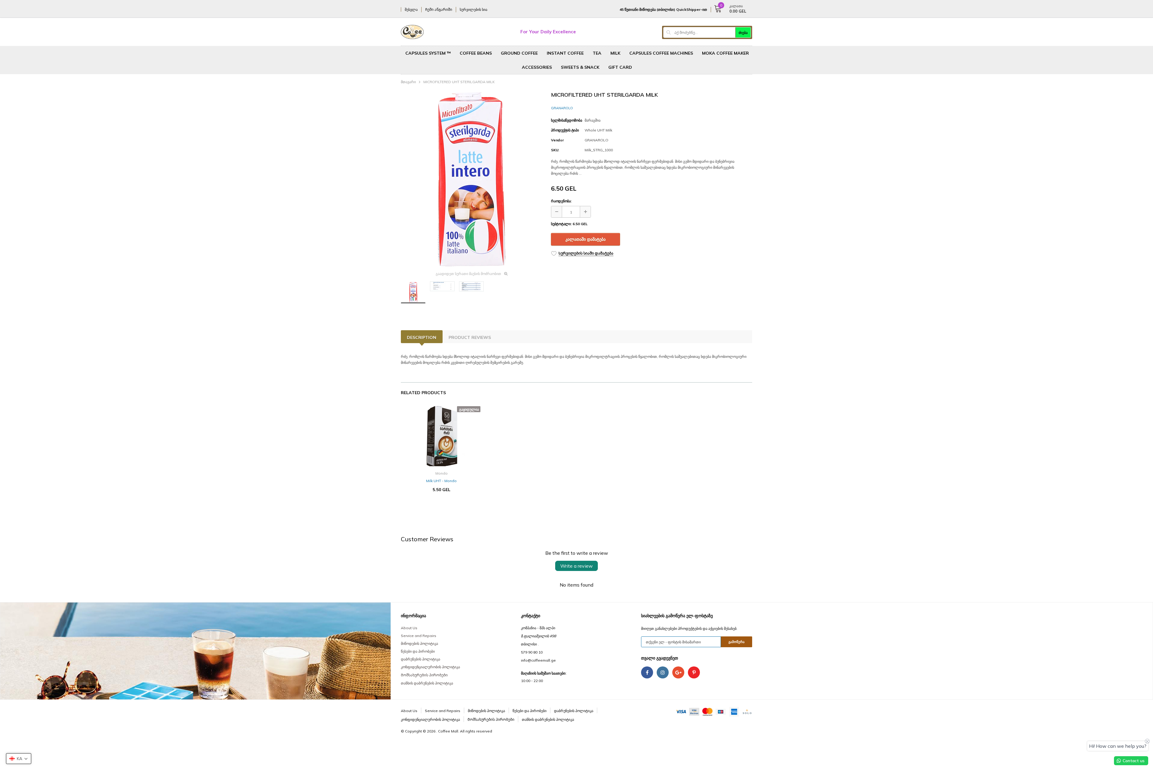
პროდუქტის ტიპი (565, 130)
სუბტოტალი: (561, 224)
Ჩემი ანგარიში (438, 9)
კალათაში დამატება (585, 239)
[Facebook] (647, 672)
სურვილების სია (473, 9)
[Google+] (678, 672)
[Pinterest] (694, 672)
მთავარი (408, 82)
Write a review (576, 566)
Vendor (557, 140)
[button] (18, 758)
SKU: (555, 150)
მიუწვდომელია (441, 507)
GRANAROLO (562, 108)
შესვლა (411, 9)
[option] (471, 179)
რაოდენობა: (561, 201)
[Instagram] (663, 672)
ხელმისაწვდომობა (566, 120)
